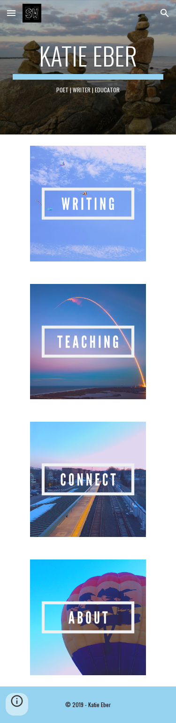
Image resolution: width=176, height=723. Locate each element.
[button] (11, 13)
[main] (88, 67)
